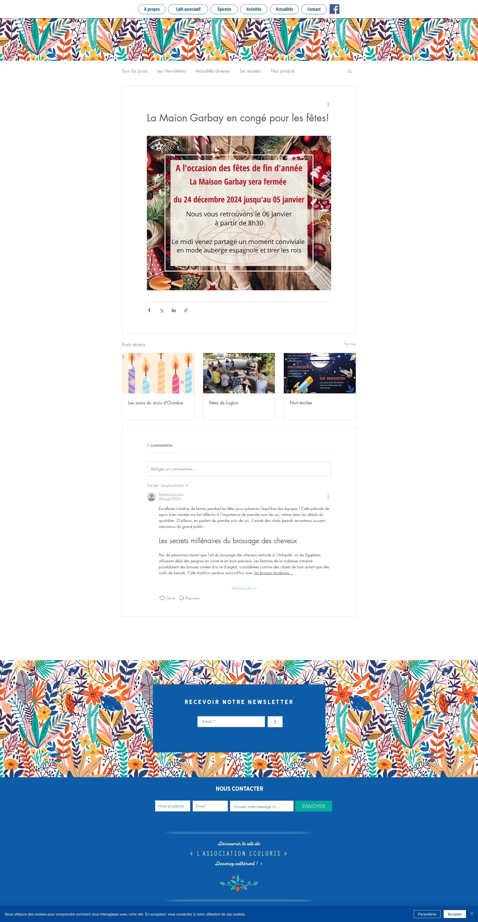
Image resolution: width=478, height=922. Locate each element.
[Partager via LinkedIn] (173, 310)
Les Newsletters (171, 71)
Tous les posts (134, 71)
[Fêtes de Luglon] (239, 373)
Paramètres (427, 914)
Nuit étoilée (301, 403)
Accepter (455, 914)
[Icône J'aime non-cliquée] (162, 598)
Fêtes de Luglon (224, 403)
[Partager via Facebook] (149, 310)
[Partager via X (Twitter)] (161, 310)
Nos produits (283, 71)
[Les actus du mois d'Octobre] (158, 373)
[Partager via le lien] (185, 310)
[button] (349, 71)
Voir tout (350, 343)
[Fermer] (472, 914)
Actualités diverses (213, 71)
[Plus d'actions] (328, 104)
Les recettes (250, 71)
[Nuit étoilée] (320, 373)
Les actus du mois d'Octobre (155, 403)
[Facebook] (334, 9)
